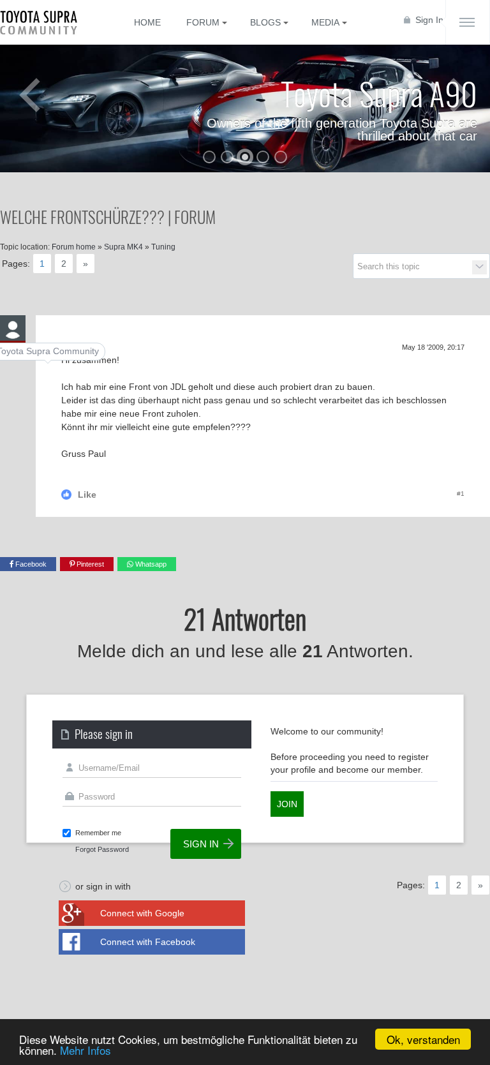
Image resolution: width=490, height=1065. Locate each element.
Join (287, 804)
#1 (460, 493)
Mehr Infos (85, 1050)
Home (147, 22)
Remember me (98, 833)
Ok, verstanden (423, 1039)
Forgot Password (102, 849)
